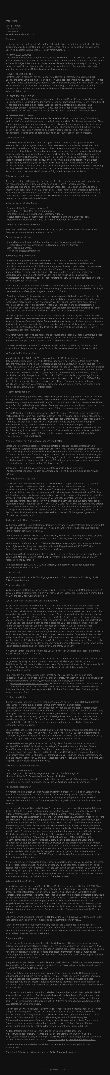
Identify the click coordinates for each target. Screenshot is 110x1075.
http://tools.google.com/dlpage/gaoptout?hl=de (63, 1026)
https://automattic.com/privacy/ (63, 919)
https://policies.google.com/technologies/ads (29, 1036)
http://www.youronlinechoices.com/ (29, 683)
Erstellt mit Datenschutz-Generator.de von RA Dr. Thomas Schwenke (40, 1052)
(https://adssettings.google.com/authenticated (71, 1039)
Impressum (64, 1070)
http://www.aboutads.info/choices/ (52, 680)
